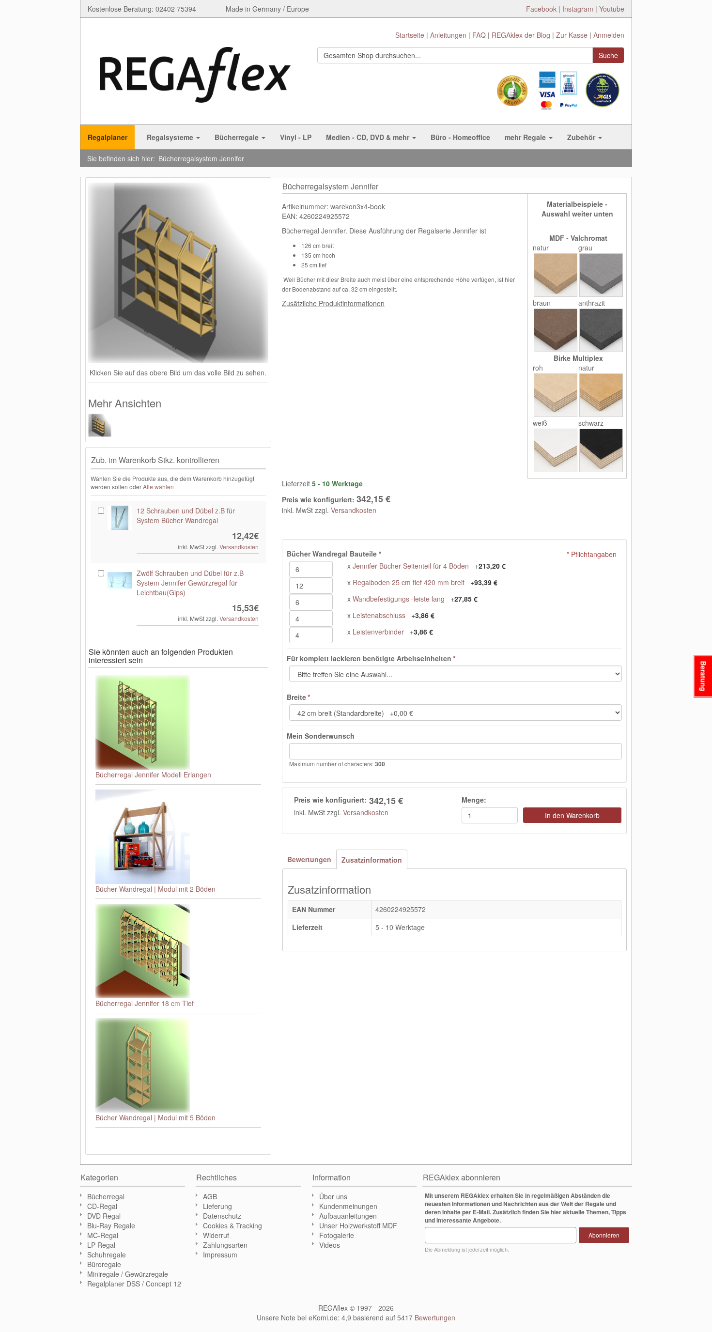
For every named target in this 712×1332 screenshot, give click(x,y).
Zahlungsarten (225, 1245)
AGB (210, 1196)
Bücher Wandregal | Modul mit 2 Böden (155, 889)
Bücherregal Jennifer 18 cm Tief (144, 1003)
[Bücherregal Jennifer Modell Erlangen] (178, 722)
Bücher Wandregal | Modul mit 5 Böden (155, 1117)
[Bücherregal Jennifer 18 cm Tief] (178, 951)
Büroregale (104, 1264)
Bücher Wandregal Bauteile (334, 553)
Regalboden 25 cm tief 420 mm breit (409, 582)
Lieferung (217, 1206)
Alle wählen (158, 486)
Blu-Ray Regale (111, 1225)
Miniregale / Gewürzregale (127, 1274)
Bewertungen (309, 859)
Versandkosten (353, 510)
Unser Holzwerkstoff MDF (358, 1225)
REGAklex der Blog (521, 35)
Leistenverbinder (378, 631)
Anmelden (608, 35)
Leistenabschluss (379, 615)
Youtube (611, 9)
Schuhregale (106, 1254)
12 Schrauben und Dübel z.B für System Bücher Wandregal (186, 515)
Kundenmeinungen (348, 1206)
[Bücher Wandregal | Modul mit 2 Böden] (178, 837)
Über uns (333, 1196)
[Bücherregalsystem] (105, 425)
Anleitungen (448, 35)
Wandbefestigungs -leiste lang (399, 599)
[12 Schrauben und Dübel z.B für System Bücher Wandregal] (120, 518)
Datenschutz (222, 1216)
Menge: (474, 800)
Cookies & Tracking (232, 1225)
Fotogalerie (336, 1235)
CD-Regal (102, 1206)
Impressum (220, 1254)
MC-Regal (102, 1235)
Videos (329, 1245)
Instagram (577, 9)
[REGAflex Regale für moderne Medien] (195, 70)
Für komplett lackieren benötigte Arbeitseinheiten (371, 658)
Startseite (409, 35)
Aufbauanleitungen (348, 1216)
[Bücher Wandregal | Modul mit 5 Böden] (178, 1065)
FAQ (479, 35)
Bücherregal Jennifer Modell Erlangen (153, 774)
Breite (298, 697)
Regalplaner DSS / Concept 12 (134, 1283)
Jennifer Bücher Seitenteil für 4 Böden (411, 566)
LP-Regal (101, 1245)
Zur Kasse (572, 35)
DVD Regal (104, 1216)
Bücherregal (105, 1196)
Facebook (541, 9)
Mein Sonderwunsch (321, 736)
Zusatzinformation (371, 860)
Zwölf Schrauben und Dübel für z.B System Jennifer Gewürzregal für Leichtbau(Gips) (190, 582)
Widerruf (216, 1235)
